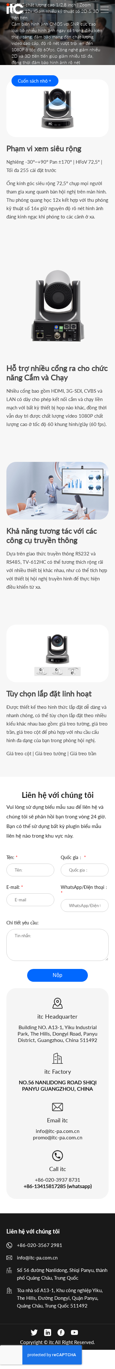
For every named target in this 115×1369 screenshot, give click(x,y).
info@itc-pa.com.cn (58, 1131)
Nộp (57, 975)
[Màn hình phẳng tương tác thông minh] (14, 8)
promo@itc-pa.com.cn (57, 1137)
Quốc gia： (73, 857)
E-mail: (14, 887)
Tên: (12, 857)
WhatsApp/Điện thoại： (85, 890)
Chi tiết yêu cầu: (22, 922)
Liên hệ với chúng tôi (33, 1231)
